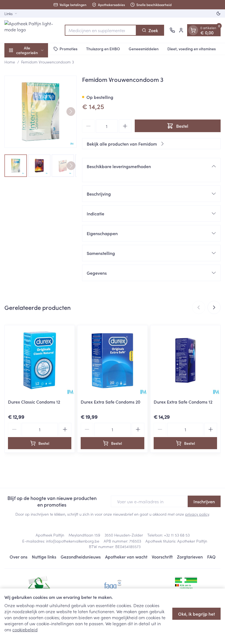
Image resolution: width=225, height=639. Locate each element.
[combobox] (100, 30)
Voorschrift (162, 557)
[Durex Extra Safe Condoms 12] (185, 360)
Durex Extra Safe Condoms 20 (110, 402)
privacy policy (197, 514)
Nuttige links (44, 557)
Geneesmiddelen (144, 48)
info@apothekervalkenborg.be (72, 541)
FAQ (211, 557)
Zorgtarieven (190, 557)
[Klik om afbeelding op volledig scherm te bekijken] (40, 112)
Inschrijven (204, 501)
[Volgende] (70, 111)
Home (9, 62)
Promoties (68, 48)
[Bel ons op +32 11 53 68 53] (172, 30)
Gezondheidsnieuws (81, 557)
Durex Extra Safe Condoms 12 (183, 402)
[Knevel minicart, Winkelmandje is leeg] (193, 30)
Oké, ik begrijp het (196, 614)
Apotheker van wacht (126, 557)
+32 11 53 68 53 (177, 535)
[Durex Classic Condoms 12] (40, 360)
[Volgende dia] (214, 307)
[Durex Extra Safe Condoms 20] (112, 360)
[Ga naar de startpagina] (31, 30)
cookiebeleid (25, 629)
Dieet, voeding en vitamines (191, 48)
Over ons (18, 557)
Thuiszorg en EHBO (103, 48)
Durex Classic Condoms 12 (34, 402)
